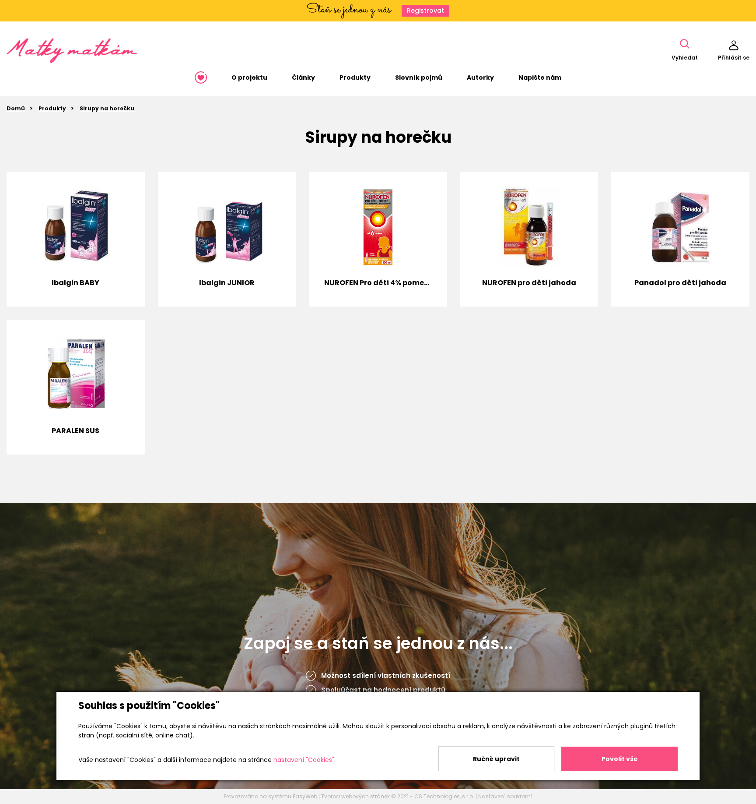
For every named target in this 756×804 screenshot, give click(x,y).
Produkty (52, 108)
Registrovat (425, 10)
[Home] (201, 77)
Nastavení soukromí (505, 796)
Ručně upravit (496, 759)
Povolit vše (620, 759)
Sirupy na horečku (107, 108)
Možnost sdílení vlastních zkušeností (385, 675)
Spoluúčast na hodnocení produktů (383, 690)
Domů (16, 108)
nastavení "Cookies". (304, 759)
